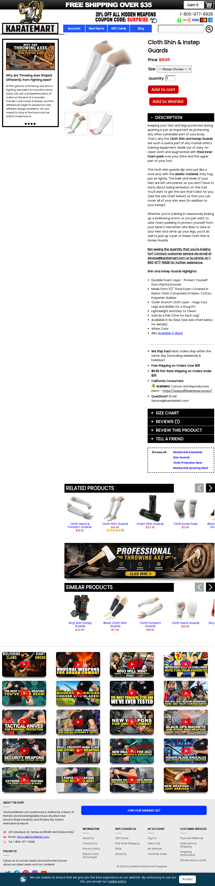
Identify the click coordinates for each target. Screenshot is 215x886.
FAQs (118, 848)
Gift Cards (118, 28)
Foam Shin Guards (150, 524)
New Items (96, 28)
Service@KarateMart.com (33, 837)
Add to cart (163, 89)
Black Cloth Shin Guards (115, 624)
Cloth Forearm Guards (150, 624)
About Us (88, 838)
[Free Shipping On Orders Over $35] (77, 7)
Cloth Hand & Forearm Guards (80, 525)
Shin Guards (181, 457)
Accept (187, 879)
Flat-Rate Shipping (127, 843)
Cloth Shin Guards (115, 524)
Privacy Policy (91, 848)
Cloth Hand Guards (185, 623)
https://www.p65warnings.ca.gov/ (187, 391)
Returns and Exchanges (90, 855)
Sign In (152, 838)
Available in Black (170, 333)
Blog (141, 28)
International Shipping (188, 845)
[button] (210, 487)
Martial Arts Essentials (187, 452)
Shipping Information (187, 853)
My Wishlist (155, 848)
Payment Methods (191, 838)
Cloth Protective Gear (187, 463)
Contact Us (90, 843)
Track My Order (157, 854)
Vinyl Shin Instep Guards (80, 624)
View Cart (154, 843)
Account (74, 28)
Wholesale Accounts (193, 860)
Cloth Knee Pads (186, 524)
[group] (80, 513)
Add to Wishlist (168, 101)
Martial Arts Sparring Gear (190, 468)
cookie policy (117, 881)
